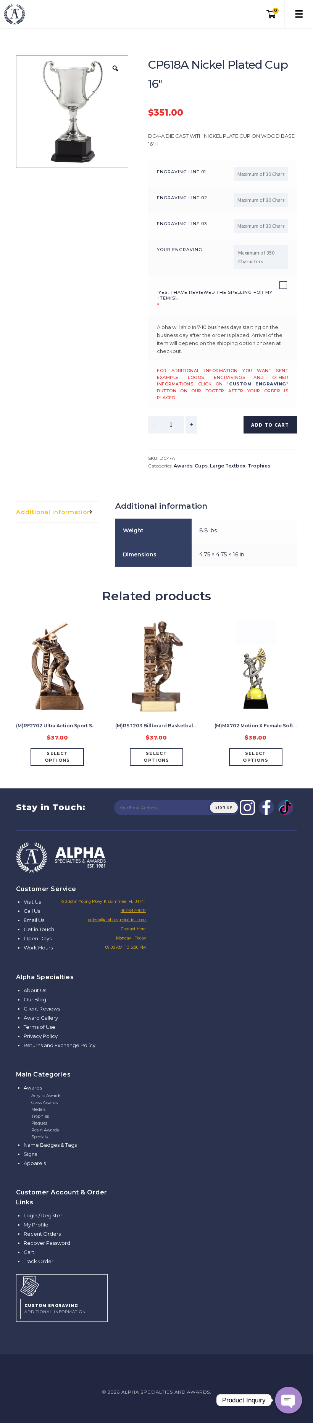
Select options (57, 757)
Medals (38, 1109)
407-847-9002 (133, 910)
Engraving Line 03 (182, 223)
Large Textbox (227, 466)
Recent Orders (42, 1234)
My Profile (36, 1225)
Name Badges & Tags (50, 1145)
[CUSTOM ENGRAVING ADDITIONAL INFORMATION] (61, 1285)
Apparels (35, 1163)
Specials (39, 1136)
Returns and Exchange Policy (59, 1045)
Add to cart (270, 424)
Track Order (38, 1261)
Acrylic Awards (46, 1095)
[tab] (57, 512)
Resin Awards (45, 1130)
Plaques (39, 1123)
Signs (30, 1154)
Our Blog (35, 999)
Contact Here (133, 929)
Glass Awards (44, 1102)
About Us (35, 990)
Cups (201, 466)
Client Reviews (42, 1009)
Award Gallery (41, 1018)
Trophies (259, 466)
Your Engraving (179, 249)
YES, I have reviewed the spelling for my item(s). (215, 295)
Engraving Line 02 (182, 197)
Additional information (53, 512)
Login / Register (43, 1215)
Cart (29, 1252)
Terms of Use (39, 1027)
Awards (183, 466)
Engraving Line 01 (181, 171)
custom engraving (257, 384)
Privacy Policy (41, 1036)
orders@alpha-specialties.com (117, 919)
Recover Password (47, 1243)
